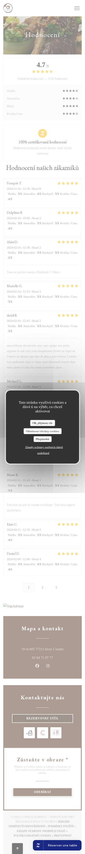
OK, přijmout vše (42, 423)
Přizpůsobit (42, 439)
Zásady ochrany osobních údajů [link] (44, 447)
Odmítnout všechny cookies (42, 431)
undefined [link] (43, 452)
